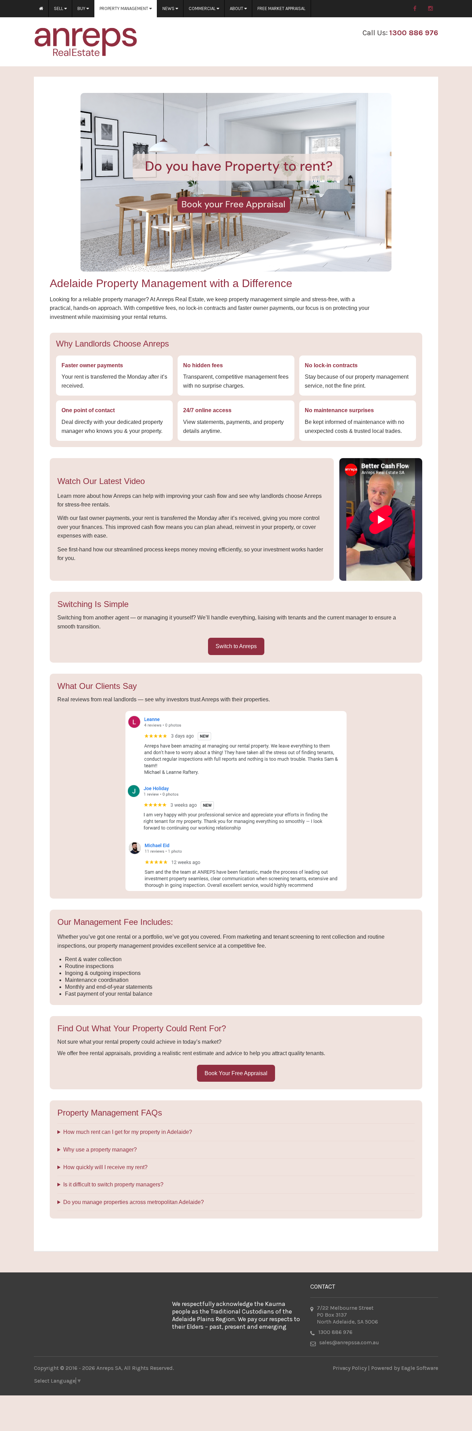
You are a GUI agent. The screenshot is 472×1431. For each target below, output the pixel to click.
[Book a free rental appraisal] (236, 182)
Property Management (124, 8)
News (169, 8)
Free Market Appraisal (281, 8)
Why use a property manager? (100, 1150)
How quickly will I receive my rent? (105, 1167)
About (237, 8)
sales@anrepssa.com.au (349, 1342)
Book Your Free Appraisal (236, 1073)
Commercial (203, 8)
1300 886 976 (413, 32)
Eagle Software (419, 1368)
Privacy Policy (350, 1368)
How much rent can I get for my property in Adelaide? (127, 1132)
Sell (59, 8)
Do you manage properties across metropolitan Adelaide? (133, 1202)
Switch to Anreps (236, 646)
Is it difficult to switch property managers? (113, 1184)
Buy (81, 8)
